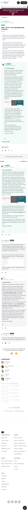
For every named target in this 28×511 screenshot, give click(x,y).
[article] (14, 200)
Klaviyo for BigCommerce (19, 443)
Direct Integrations (18, 453)
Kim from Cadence (9, 366)
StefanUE (7, 370)
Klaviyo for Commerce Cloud (20, 445)
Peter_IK (7, 374)
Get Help (16, 469)
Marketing (4, 17)
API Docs (16, 466)
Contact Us (3, 489)
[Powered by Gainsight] (14, 408)
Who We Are (4, 475)
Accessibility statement (19, 411)
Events (15, 460)
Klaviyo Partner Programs (6, 460)
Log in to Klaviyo (5, 440)
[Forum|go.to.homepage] (6, 3)
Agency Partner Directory (6, 463)
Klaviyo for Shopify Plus (19, 440)
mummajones (6, 21)
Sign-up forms (5, 147)
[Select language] (18, 2)
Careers (3, 481)
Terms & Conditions (8, 411)
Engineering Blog (5, 484)
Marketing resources (5, 448)
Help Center (4, 445)
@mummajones (10, 68)
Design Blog (4, 486)
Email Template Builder (19, 463)
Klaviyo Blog (4, 443)
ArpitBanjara (8, 378)
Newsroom (3, 478)
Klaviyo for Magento (18, 448)
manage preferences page (10, 292)
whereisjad (7, 361)
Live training (4, 451)
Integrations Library (5, 466)
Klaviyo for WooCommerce (20, 451)
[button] (1, 3)
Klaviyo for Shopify (18, 437)
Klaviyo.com (4, 437)
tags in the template (18, 212)
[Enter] (2, 6)
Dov (5, 63)
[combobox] (14, 6)
